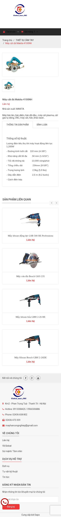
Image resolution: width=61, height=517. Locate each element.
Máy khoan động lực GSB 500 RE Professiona (30, 235)
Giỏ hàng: (29, 31)
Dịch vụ (5, 466)
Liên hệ (5, 440)
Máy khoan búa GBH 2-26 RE (30, 317)
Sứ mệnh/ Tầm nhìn (12, 451)
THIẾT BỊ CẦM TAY (25, 40)
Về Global (6, 446)
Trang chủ (7, 40)
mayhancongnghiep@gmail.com (22, 425)
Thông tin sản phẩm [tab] (17, 124)
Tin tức (5, 477)
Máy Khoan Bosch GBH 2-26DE (30, 357)
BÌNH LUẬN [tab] (42, 124)
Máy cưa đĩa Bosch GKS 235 (30, 276)
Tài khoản (11, 31)
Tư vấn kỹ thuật (10, 471)
